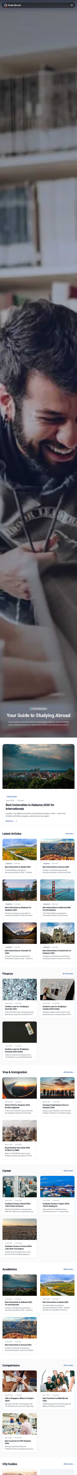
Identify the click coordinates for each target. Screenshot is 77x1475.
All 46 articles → (69, 1072)
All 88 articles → (69, 1269)
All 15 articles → (69, 1365)
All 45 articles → (69, 1464)
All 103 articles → (69, 974)
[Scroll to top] (72, 1470)
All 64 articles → (69, 1171)
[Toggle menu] (72, 5)
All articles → (70, 834)
